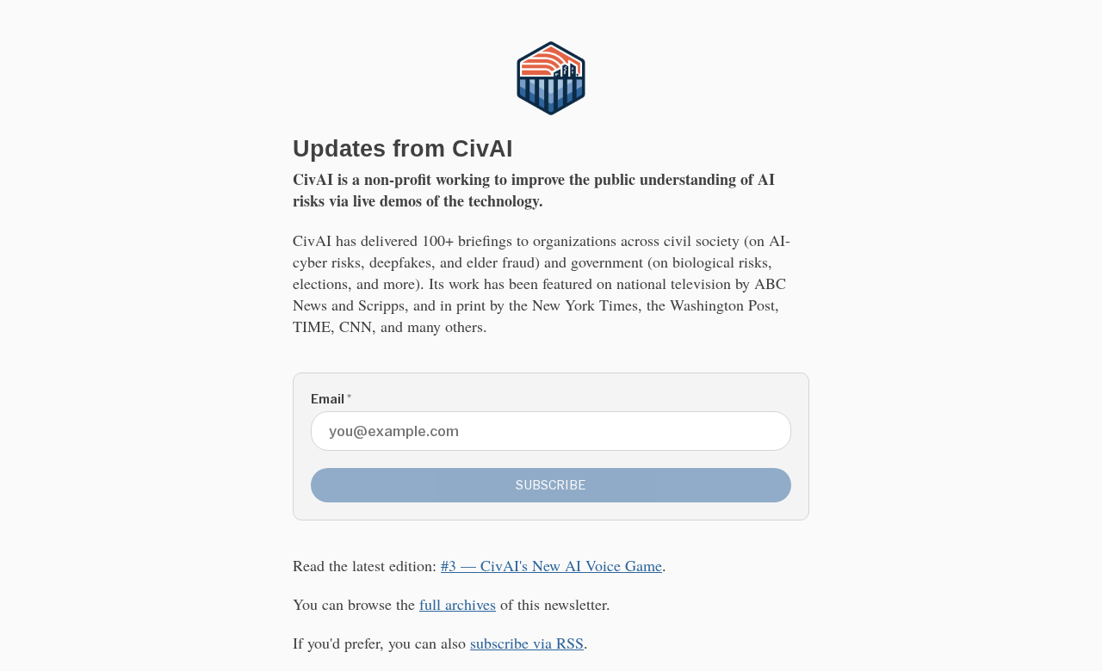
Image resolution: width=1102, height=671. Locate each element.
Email (331, 398)
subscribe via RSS (527, 642)
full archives (457, 604)
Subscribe (551, 484)
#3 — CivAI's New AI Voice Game (551, 565)
